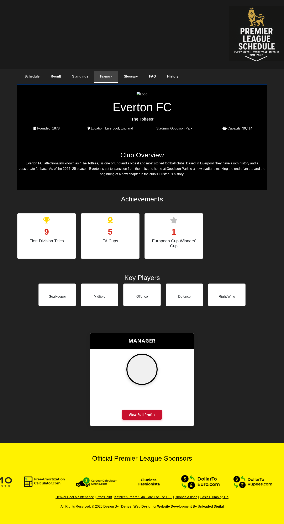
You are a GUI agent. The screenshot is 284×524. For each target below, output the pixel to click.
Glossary (131, 76)
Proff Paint (104, 497)
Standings (80, 76)
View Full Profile (142, 414)
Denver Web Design (137, 506)
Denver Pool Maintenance (75, 497)
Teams (105, 76)
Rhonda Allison (186, 497)
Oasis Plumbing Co (214, 497)
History (173, 76)
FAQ (152, 76)
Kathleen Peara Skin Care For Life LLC (143, 497)
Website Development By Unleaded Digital (190, 506)
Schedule (32, 76)
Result (56, 76)
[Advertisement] (114, 34)
